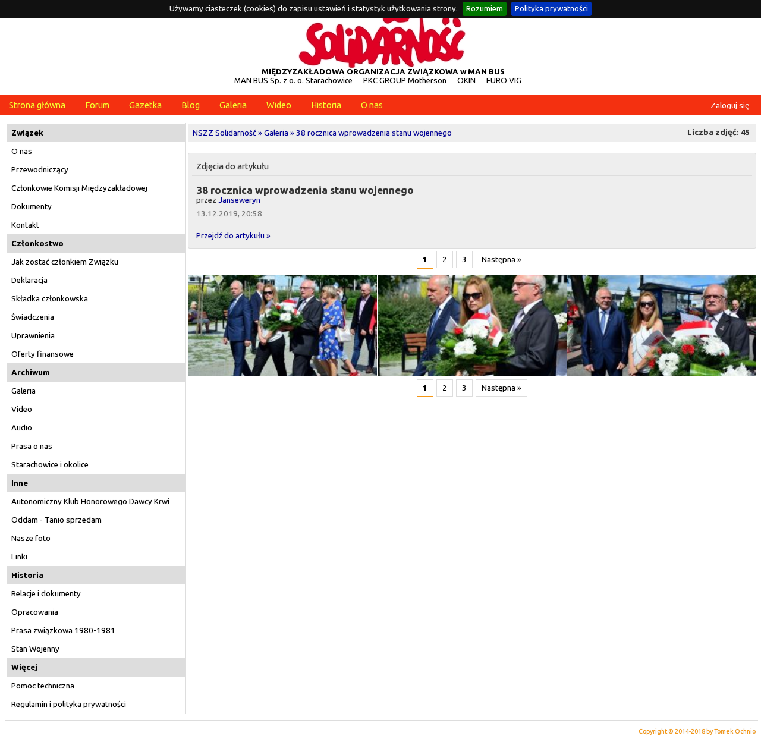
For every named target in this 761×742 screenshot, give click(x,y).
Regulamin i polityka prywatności (68, 704)
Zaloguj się (729, 105)
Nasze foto (31, 538)
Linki (19, 556)
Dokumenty (31, 206)
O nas (372, 105)
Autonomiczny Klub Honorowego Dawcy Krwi (90, 501)
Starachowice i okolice (50, 464)
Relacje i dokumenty (46, 593)
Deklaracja (29, 280)
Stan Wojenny (35, 648)
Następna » (501, 259)
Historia (326, 105)
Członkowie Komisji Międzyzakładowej (79, 188)
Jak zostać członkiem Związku (64, 261)
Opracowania (34, 612)
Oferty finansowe (42, 354)
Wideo (278, 105)
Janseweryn (239, 200)
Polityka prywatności (551, 8)
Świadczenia (32, 317)
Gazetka (145, 105)
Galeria (233, 105)
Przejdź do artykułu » (233, 235)
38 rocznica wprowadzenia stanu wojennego (374, 132)
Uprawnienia (33, 335)
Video (21, 409)
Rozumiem (484, 8)
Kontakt (25, 225)
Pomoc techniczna (42, 685)
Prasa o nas (31, 446)
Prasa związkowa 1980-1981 (63, 630)
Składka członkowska (49, 298)
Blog (190, 105)
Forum (97, 105)
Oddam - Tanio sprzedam (56, 519)
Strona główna (37, 105)
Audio (21, 427)
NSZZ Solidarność (224, 132)
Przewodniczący (39, 169)
